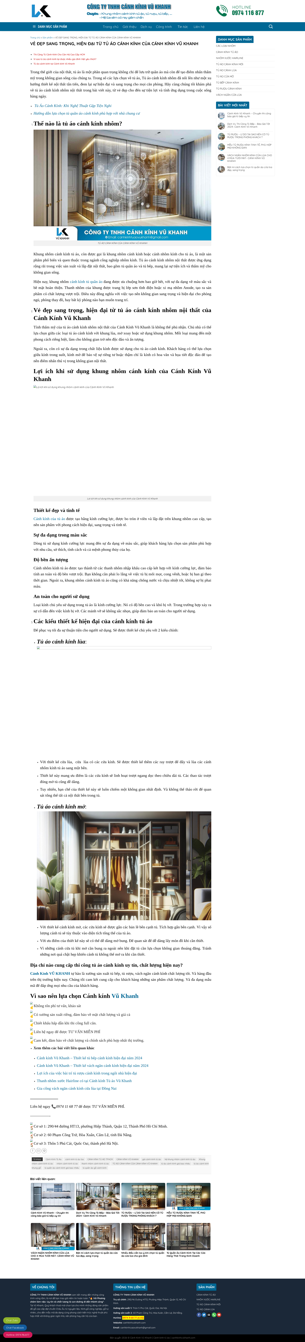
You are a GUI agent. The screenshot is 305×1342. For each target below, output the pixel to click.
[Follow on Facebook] (199, 1315)
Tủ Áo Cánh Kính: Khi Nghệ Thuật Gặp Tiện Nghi (73, 106)
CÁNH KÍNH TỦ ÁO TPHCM (100, 1159)
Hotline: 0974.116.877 (17, 1334)
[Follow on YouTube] (219, 1315)
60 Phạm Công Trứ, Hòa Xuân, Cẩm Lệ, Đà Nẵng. (157, 1312)
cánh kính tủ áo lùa (74, 1159)
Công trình (164, 27)
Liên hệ (199, 27)
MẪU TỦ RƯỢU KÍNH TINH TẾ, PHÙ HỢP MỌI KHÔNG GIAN (249, 146)
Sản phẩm (48, 37)
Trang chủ (111, 27)
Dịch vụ (146, 27)
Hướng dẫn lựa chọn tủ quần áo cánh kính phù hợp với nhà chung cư (87, 113)
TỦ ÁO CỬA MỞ (225, 76)
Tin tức (183, 27)
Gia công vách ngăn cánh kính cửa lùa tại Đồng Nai (77, 1088)
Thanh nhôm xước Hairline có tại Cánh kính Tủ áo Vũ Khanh (84, 1081)
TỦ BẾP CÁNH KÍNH (227, 82)
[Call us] (214, 1315)
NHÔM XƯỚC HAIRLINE (229, 58)
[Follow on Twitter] (204, 1315)
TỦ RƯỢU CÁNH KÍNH (229, 88)
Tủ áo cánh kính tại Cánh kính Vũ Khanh (54, 63)
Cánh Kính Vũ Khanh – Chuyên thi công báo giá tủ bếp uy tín (249, 115)
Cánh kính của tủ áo (49, 519)
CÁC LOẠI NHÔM (225, 45)
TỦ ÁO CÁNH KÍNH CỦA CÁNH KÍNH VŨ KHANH (135, 1163)
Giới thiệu (129, 27)
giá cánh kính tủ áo (151, 1159)
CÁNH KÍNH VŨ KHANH (128, 1159)
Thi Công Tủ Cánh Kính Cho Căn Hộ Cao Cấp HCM (59, 54)
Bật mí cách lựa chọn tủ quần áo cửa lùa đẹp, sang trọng (249, 168)
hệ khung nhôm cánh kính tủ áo (180, 1159)
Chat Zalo (12, 1320)
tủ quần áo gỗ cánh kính (94, 1168)
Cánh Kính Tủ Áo (53, 1159)
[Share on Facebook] (32, 1150)
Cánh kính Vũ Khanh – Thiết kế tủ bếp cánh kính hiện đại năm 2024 (89, 1058)
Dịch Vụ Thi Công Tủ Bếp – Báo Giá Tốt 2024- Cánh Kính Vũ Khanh (248, 125)
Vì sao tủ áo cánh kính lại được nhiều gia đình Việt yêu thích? (65, 59)
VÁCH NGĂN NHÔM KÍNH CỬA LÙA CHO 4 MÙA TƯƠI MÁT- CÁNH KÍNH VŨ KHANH (249, 158)
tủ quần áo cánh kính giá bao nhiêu (62, 1168)
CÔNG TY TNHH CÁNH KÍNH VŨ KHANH (50, 1294)
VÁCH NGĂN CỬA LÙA (229, 94)
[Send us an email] (209, 1315)
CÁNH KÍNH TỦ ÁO (227, 52)
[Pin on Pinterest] (44, 1150)
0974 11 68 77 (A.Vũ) (133, 1317)
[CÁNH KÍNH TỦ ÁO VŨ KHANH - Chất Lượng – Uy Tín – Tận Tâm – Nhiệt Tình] (41, 11)
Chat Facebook (15, 1327)
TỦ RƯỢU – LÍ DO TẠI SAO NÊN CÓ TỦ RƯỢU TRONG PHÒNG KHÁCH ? (248, 136)
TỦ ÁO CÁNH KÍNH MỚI (229, 64)
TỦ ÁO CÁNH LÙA (226, 70)
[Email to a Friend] (38, 1150)
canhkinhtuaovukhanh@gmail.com (138, 1327)
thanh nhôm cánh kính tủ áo (95, 1163)
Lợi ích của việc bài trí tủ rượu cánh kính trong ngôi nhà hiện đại (87, 1073)
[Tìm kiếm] (271, 27)
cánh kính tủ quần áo (86, 282)
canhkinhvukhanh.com (134, 1322)
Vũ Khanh (125, 996)
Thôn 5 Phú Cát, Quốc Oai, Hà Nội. (149, 1308)
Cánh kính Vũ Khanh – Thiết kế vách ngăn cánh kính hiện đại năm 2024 (92, 1066)
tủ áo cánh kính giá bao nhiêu (175, 1163)
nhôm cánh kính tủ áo (67, 1163)
